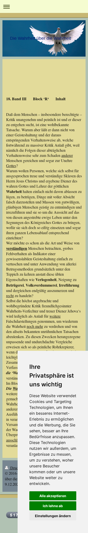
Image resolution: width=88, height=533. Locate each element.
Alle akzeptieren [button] (52, 496)
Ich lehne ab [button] (53, 506)
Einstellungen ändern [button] (53, 516)
